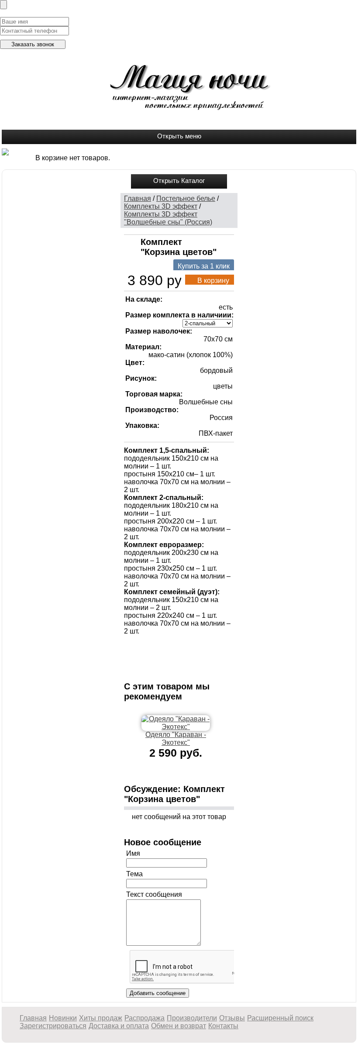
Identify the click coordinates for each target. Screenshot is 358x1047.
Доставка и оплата (119, 1026)
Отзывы (232, 1018)
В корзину (213, 280)
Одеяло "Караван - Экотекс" (175, 738)
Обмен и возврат (178, 1026)
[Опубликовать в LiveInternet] (155, 647)
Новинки (63, 1018)
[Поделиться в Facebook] (129, 647)
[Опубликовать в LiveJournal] (168, 647)
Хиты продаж (100, 1018)
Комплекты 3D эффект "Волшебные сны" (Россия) (168, 218)
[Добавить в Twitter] (208, 647)
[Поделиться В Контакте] (221, 647)
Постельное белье (185, 198)
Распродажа (144, 1018)
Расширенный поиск (280, 1018)
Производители (192, 1018)
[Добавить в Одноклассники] (194, 647)
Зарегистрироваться (53, 1026)
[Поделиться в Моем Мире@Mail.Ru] (181, 647)
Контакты (223, 1026)
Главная (137, 198)
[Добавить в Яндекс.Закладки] (129, 660)
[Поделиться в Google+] (142, 647)
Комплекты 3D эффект (160, 206)
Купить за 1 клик (204, 266)
